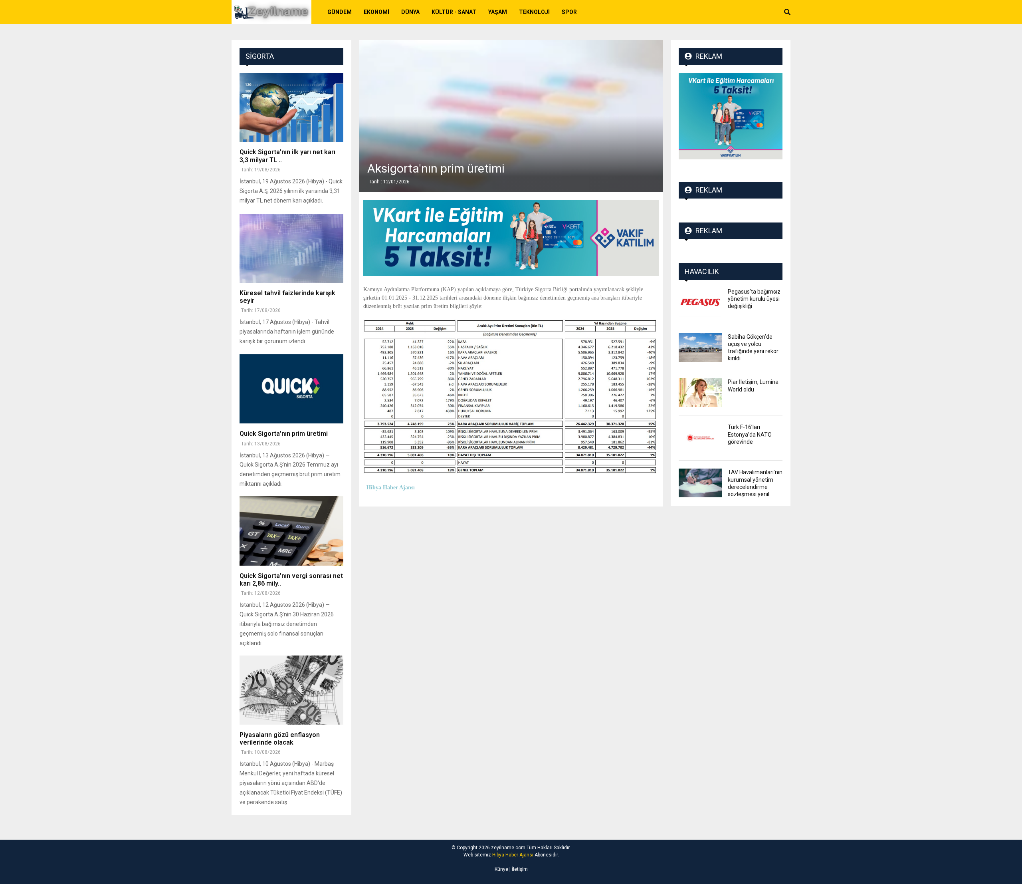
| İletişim (518, 869)
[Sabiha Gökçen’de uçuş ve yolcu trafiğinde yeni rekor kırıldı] (700, 347)
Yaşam (497, 12)
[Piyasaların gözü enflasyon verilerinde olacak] (291, 690)
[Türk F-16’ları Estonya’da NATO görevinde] (700, 437)
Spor (569, 12)
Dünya (410, 12)
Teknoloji (534, 12)
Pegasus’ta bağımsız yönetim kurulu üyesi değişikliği (754, 298)
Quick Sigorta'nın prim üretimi (284, 433)
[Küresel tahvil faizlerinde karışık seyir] (291, 248)
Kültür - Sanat (454, 12)
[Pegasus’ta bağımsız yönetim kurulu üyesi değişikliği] (700, 302)
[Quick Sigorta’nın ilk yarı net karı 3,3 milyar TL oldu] (291, 107)
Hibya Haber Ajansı (512, 855)
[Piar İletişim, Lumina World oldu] (700, 392)
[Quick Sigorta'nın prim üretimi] (291, 388)
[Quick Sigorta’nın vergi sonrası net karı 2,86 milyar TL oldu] (291, 530)
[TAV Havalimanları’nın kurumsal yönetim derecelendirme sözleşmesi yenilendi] (700, 483)
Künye (501, 869)
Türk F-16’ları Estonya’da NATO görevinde (750, 434)
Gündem (339, 12)
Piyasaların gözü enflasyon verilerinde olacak (280, 738)
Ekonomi (376, 12)
